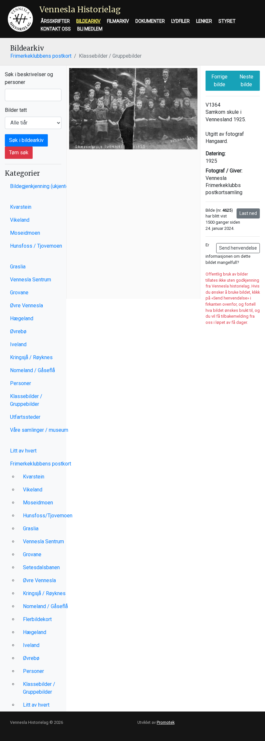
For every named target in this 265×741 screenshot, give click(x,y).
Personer (20, 383)
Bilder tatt (16, 110)
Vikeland (19, 220)
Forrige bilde (219, 81)
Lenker (204, 21)
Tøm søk (18, 152)
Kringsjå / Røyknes (31, 357)
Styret (227, 21)
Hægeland (21, 318)
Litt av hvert (23, 451)
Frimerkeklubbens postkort (40, 56)
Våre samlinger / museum (39, 430)
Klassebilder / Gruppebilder (26, 400)
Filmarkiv (118, 21)
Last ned (248, 213)
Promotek (166, 722)
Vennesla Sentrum (30, 279)
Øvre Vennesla (26, 305)
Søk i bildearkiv (26, 140)
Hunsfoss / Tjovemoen (36, 246)
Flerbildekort (37, 619)
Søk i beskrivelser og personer (29, 78)
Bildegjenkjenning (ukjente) (40, 186)
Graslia (18, 267)
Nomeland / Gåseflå (32, 370)
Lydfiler (180, 21)
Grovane (19, 292)
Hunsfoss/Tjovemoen (47, 515)
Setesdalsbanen (41, 567)
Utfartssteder (25, 417)
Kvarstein (20, 207)
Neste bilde (246, 81)
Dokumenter (150, 21)
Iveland (18, 344)
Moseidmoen (25, 233)
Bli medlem (89, 28)
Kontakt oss (56, 28)
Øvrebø (18, 331)
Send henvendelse (238, 248)
